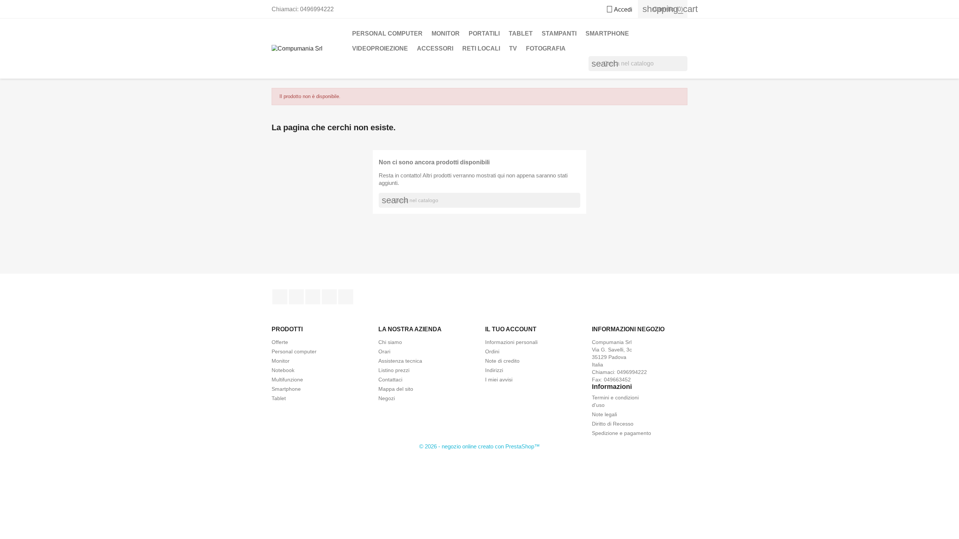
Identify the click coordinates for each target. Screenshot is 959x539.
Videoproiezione (380, 48)
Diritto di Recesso (612, 424)
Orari (384, 351)
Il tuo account (510, 329)
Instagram (329, 296)
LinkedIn (345, 296)
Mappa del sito (395, 389)
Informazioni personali (511, 342)
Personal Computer (387, 33)
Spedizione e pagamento (621, 433)
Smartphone (286, 389)
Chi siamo (390, 342)
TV (513, 48)
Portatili (484, 33)
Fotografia (546, 48)
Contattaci (390, 380)
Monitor (446, 33)
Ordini (492, 351)
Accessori (435, 48)
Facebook (279, 296)
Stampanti (559, 33)
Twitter (296, 296)
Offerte (280, 342)
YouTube (312, 296)
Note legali (604, 414)
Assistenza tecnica (400, 361)
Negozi (386, 398)
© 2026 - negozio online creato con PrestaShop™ (479, 446)
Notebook (283, 370)
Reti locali (481, 48)
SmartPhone (607, 33)
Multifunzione (287, 380)
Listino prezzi (393, 370)
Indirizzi (494, 370)
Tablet (521, 33)
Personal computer (294, 351)
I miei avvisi (498, 380)
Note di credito (502, 361)
